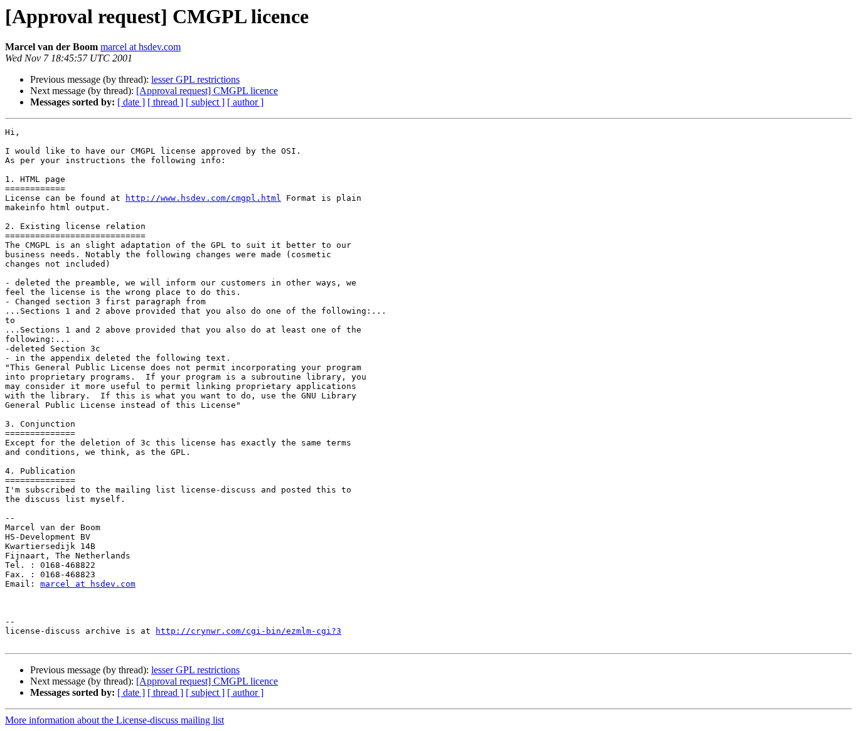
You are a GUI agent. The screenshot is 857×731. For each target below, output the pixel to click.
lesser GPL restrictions (195, 79)
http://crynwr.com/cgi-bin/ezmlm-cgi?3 (248, 631)
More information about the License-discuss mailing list (114, 720)
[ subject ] (205, 102)
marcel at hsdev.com (140, 46)
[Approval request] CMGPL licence (207, 90)
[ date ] (131, 102)
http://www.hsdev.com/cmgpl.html (203, 198)
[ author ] (245, 102)
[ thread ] (165, 102)
